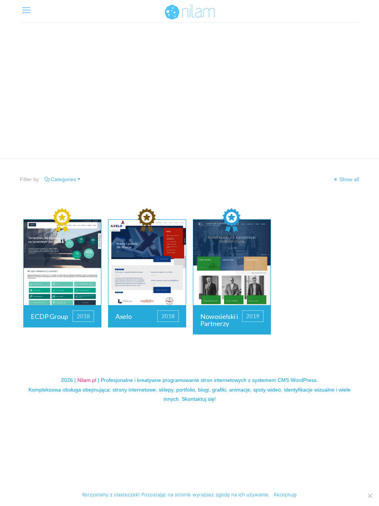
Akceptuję (285, 494)
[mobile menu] (26, 10)
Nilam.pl (86, 380)
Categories (63, 179)
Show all (348, 179)
